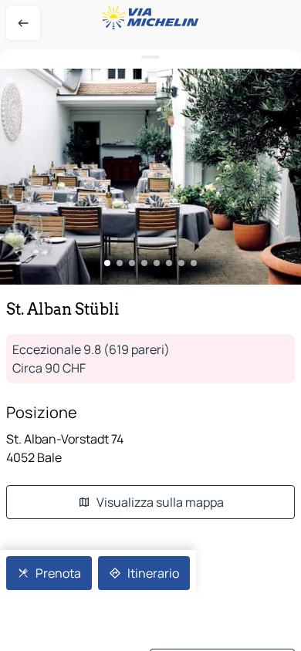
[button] (150, 177)
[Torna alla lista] (23, 23)
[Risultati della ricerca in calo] (150, 57)
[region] (150, 177)
